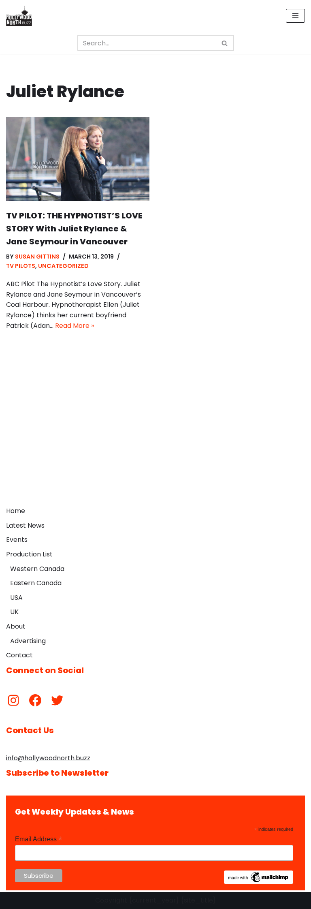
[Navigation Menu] (295, 16)
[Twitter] (57, 700)
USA (16, 597)
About (16, 626)
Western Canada (37, 568)
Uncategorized (63, 266)
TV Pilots (20, 266)
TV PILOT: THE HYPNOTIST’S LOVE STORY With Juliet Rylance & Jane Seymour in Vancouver (74, 228)
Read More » (74, 325)
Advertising (28, 641)
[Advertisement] (155, 441)
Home (15, 510)
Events (17, 539)
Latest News (25, 525)
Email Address (38, 839)
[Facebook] (35, 700)
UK (14, 611)
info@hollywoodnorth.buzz (48, 758)
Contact (19, 655)
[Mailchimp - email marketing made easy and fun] (259, 882)
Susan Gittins (37, 256)
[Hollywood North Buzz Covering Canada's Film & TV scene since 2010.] (19, 16)
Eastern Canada (36, 583)
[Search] (225, 43)
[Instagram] (13, 700)
